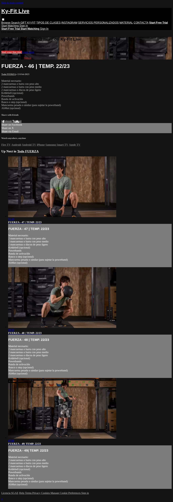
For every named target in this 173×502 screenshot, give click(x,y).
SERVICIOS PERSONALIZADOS (98, 22)
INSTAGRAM (69, 22)
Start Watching (10, 25)
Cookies (46, 493)
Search (15, 22)
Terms (28, 493)
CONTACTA (141, 22)
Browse (6, 22)
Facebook (7, 121)
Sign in (23, 25)
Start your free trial (11, 52)
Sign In (44, 28)
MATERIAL (126, 22)
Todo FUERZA (8, 74)
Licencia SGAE (9, 493)
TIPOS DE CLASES (48, 22)
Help (22, 493)
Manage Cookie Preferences (66, 493)
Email (18, 121)
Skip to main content (12, 2)
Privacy (36, 493)
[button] (3, 19)
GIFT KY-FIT (28, 22)
